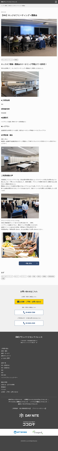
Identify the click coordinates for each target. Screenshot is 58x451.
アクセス (3, 389)
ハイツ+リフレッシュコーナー (9, 377)
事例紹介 (3, 387)
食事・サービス (5, 353)
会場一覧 (3, 363)
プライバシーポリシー (38, 408)
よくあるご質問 (5, 358)
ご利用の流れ (4, 348)
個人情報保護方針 (24, 408)
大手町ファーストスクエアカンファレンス (35, 399)
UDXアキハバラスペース (15, 399)
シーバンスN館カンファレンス (38, 401)
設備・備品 (4, 351)
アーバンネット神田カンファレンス (18, 401)
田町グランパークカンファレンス (9, 1)
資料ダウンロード (6, 355)
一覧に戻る (28, 263)
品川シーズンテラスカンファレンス (27, 404)
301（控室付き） (5, 367)
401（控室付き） (5, 365)
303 (2, 372)
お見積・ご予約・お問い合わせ (9, 392)
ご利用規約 (15, 408)
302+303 (3, 375)
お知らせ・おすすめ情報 (7, 384)
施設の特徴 (4, 382)
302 (2, 370)
